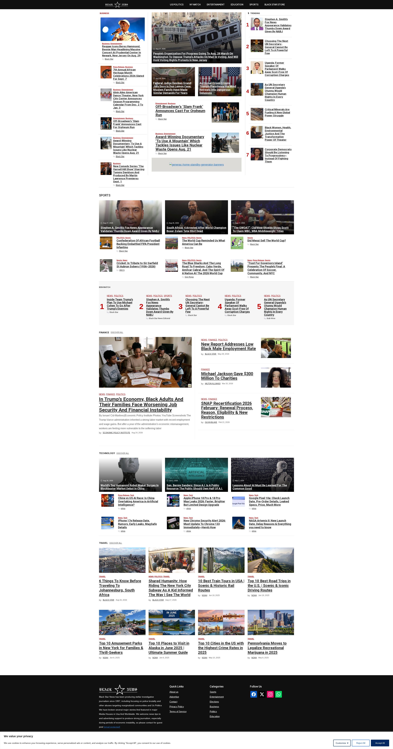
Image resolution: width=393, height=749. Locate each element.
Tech (132, 495)
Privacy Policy (176, 706)
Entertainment (216, 4)
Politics (213, 711)
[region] (196, 740)
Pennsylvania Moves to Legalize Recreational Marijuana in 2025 (267, 648)
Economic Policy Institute (116, 433)
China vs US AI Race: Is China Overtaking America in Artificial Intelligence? (138, 501)
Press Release (118, 67)
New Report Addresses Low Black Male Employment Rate (228, 346)
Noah (204, 595)
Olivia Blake (211, 422)
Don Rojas (189, 277)
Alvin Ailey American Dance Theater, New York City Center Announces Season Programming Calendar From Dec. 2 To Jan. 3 (128, 100)
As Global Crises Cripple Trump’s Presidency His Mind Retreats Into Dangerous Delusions (218, 88)
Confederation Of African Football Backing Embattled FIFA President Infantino (138, 244)
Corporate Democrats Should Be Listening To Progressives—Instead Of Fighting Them (278, 155)
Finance (110, 394)
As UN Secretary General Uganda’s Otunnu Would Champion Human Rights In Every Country (275, 92)
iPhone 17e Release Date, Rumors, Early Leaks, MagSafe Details (137, 524)
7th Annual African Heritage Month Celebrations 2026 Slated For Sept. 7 (128, 74)
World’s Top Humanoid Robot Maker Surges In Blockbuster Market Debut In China (130, 487)
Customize (341, 743)
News (184, 238)
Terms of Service (178, 711)
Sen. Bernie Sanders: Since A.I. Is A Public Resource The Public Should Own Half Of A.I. (195, 487)
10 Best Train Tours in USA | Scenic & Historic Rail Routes (221, 585)
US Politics (176, 4)
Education (215, 716)
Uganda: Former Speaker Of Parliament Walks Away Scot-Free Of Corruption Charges (277, 69)
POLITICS (120, 238)
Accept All (380, 743)
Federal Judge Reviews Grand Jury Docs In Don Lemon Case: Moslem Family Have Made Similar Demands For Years (172, 88)
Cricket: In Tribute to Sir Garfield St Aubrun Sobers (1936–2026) (137, 264)
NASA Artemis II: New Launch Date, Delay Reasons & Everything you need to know (270, 524)
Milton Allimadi (212, 384)
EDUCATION (237, 4)
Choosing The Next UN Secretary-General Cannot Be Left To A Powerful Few (276, 47)
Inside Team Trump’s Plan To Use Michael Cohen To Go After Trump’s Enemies (120, 304)
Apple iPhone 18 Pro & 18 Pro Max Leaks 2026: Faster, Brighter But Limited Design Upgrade (204, 501)
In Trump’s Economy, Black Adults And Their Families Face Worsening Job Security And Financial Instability (141, 404)
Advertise (174, 696)
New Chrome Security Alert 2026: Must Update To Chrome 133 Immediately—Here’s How (205, 524)
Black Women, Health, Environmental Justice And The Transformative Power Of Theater (278, 133)
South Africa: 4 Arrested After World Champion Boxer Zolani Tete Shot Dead (196, 229)
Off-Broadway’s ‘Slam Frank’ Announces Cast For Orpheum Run (127, 124)
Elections (214, 701)
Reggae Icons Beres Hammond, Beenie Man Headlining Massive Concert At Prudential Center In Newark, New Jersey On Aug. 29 (121, 51)
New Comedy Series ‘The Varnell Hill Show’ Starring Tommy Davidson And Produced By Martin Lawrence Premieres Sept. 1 (128, 174)
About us (173, 692)
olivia (123, 508)
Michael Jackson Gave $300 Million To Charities (227, 376)
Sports (253, 4)
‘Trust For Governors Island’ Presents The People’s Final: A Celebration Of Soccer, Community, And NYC (266, 268)
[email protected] (112, 727)
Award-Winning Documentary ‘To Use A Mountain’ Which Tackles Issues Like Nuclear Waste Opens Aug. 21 (128, 146)
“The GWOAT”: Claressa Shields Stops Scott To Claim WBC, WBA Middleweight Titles (261, 229)
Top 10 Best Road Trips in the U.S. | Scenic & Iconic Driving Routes (269, 585)
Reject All (360, 743)
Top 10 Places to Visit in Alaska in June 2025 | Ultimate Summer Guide (169, 648)
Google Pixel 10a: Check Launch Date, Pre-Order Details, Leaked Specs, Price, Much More (269, 501)
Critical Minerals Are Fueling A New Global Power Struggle (277, 112)
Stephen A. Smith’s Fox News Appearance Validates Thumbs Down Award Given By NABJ (278, 25)
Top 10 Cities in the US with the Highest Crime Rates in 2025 (221, 648)
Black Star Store (275, 4)
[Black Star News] (116, 4)
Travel (102, 576)
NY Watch (195, 4)
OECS (122, 270)
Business (106, 44)
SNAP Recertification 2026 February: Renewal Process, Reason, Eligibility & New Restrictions (227, 410)
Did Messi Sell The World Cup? (266, 240)
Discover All (117, 332)
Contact (173, 701)
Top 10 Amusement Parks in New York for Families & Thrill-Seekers (121, 648)
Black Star (109, 59)
